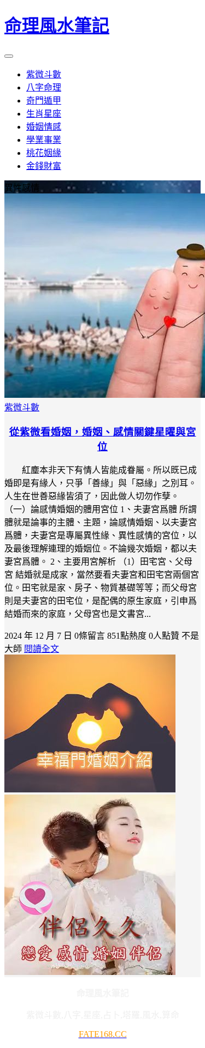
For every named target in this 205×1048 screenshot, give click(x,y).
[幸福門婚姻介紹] (89, 789)
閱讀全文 (41, 648)
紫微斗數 (21, 407)
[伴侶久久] (89, 972)
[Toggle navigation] (8, 56)
